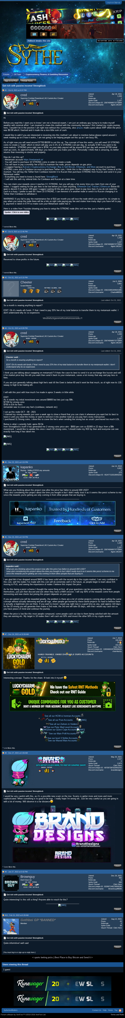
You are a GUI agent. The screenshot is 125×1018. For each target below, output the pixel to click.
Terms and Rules (117, 1015)
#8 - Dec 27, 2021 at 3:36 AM (16, 753)
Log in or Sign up (113, 2)
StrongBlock (52, 177)
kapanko (27, 467)
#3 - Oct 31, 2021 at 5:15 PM (16, 277)
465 (120, 878)
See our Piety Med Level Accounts (63, 727)
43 (121, 921)
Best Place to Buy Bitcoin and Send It (73, 957)
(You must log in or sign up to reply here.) (19, 952)
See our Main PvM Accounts (62, 733)
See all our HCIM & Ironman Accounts (63, 716)
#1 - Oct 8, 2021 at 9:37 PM (16, 90)
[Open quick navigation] (121, 74)
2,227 (119, 759)
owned (6, 227)
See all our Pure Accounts (60, 720)
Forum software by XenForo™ (23, 1015)
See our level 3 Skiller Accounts (63, 738)
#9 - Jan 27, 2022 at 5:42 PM (16, 872)
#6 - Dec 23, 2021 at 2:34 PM (16, 537)
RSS (120, 1010)
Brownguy (28, 876)
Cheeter (26, 282)
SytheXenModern (10, 1010)
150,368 (118, 640)
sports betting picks (43, 957)
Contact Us (96, 1010)
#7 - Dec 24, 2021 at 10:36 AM (17, 634)
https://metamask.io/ (33, 159)
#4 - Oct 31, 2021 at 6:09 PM (16, 328)
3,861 (119, 284)
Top (115, 1010)
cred (24, 95)
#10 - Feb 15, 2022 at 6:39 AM (16, 915)
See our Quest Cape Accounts (62, 729)
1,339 (119, 96)
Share (117, 226)
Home (110, 1010)
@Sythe (80, 128)
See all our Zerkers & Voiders (63, 724)
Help (104, 1010)
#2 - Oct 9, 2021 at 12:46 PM (16, 232)
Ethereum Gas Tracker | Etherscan (93, 186)
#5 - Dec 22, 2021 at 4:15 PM (16, 462)
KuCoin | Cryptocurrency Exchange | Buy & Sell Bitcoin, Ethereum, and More (59, 167)
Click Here (117, 647)
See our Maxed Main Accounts (62, 740)
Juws (6, 867)
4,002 (119, 468)
